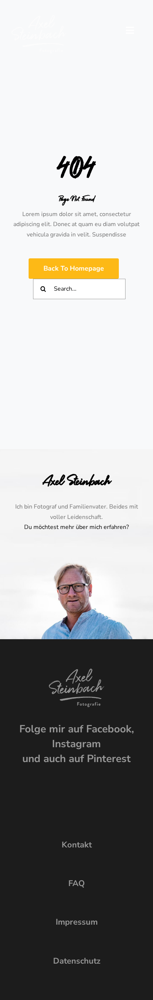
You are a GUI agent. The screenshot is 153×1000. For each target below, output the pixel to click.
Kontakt (77, 844)
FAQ (76, 883)
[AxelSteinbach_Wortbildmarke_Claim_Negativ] (39, 18)
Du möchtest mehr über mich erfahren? (76, 527)
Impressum (77, 922)
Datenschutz (76, 961)
